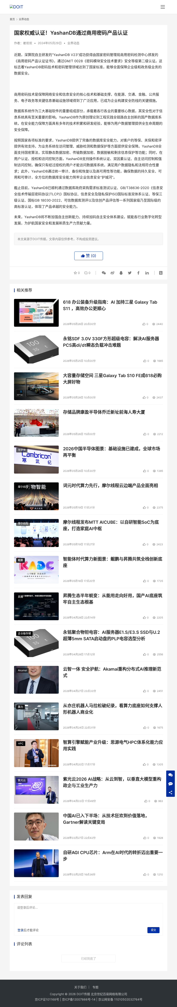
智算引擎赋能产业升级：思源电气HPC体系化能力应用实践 (113, 745)
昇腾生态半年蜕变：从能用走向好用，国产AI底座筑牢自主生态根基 (112, 599)
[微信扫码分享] (104, 273)
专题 (95, 987)
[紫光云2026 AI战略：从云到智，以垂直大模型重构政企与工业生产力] (36, 790)
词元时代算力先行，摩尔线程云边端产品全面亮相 (110, 485)
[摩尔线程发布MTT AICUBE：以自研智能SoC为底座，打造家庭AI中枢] (36, 533)
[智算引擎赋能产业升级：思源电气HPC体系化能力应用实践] (36, 753)
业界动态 (73, 43)
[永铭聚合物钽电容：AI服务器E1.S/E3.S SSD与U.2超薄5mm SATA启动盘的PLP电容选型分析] (36, 643)
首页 (12, 19)
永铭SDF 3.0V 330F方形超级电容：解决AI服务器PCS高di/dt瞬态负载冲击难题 (111, 342)
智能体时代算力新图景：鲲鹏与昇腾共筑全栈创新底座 (112, 562)
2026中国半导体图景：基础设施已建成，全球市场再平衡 (111, 452)
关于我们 (80, 987)
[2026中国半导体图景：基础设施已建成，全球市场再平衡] (36, 459)
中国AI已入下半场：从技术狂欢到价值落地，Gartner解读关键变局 (106, 819)
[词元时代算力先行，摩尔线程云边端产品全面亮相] (36, 496)
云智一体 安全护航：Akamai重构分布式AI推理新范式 (112, 672)
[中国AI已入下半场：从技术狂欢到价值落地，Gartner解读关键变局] (36, 826)
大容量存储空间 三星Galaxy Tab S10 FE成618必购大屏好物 (112, 378)
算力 (20, 707)
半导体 (22, 450)
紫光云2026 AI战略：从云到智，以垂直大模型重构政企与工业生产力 (112, 782)
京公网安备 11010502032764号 (120, 999)
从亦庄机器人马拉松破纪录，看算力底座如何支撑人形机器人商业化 (112, 709)
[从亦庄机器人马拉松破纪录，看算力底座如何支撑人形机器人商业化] (36, 716)
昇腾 (20, 596)
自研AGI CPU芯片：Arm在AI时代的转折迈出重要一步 (113, 855)
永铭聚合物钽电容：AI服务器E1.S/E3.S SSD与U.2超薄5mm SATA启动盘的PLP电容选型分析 (111, 635)
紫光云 (22, 780)
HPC (21, 743)
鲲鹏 (20, 560)
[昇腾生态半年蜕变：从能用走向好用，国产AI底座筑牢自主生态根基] (36, 606)
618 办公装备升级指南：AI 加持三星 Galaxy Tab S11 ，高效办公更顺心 (110, 305)
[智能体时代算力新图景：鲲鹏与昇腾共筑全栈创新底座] (36, 570)
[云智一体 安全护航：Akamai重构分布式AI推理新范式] (36, 680)
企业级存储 (24, 633)
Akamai (22, 670)
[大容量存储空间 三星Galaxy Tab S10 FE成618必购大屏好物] (36, 386)
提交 (153, 930)
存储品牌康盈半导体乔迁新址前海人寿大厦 (104, 412)
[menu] (162, 7)
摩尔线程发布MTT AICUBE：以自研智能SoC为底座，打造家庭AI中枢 (111, 525)
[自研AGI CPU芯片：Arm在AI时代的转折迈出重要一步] (36, 863)
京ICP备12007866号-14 (78, 999)
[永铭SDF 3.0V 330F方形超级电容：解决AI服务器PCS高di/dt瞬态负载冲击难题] (36, 349)
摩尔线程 (23, 486)
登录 (20, 930)
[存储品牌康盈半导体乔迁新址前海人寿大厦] (36, 423)
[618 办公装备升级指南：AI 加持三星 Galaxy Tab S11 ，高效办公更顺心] (36, 313)
